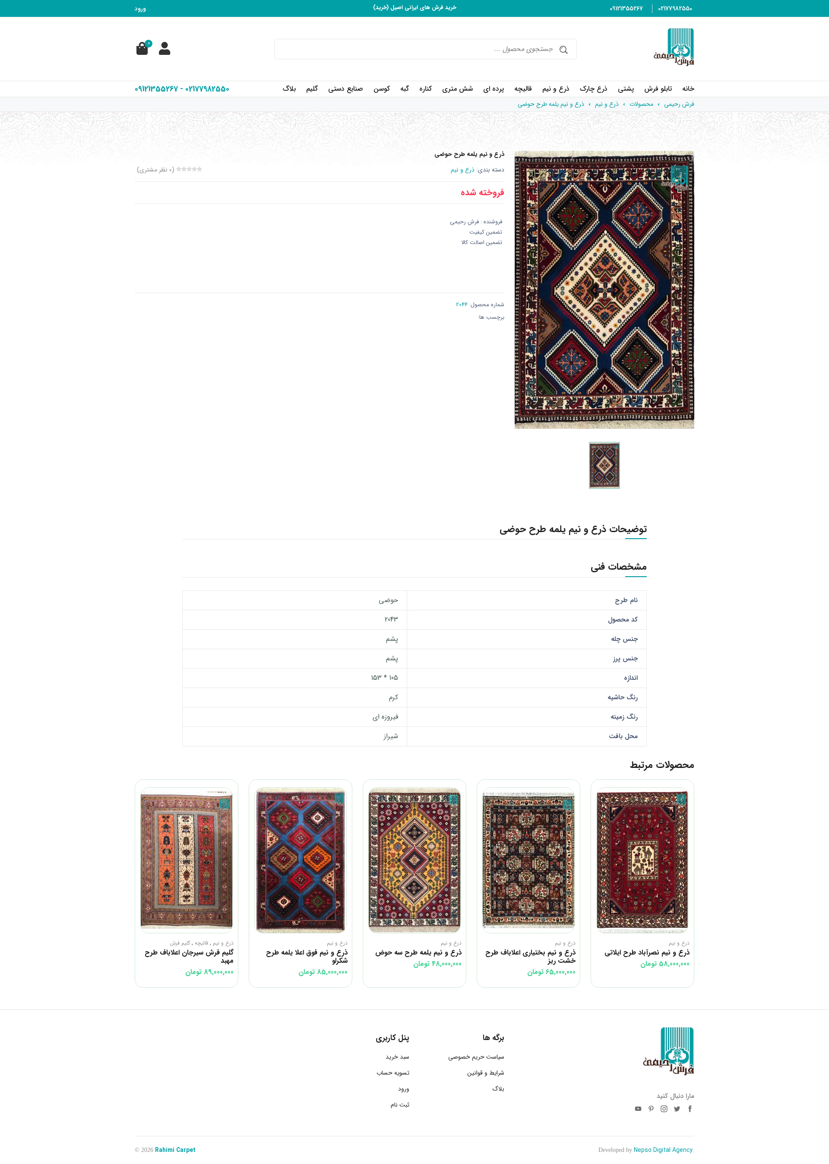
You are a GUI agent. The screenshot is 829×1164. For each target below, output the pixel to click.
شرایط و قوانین (485, 1073)
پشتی (626, 88)
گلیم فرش (180, 943)
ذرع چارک (594, 88)
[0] (141, 49)
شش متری (457, 88)
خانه (688, 88)
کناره (425, 88)
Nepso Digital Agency (663, 1150)
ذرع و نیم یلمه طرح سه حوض (418, 952)
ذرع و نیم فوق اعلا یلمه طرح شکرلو (307, 956)
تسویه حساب (393, 1073)
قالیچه (523, 88)
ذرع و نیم (556, 88)
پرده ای (493, 88)
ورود (140, 9)
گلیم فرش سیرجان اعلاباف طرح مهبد (189, 956)
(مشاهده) (393, 8)
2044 (462, 304)
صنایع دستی (345, 88)
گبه (404, 88)
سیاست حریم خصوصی (476, 1057)
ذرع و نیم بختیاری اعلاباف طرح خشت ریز (530, 956)
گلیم (312, 88)
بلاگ (289, 88)
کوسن (381, 88)
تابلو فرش (658, 88)
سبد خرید (397, 1057)
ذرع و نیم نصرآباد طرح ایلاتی (647, 952)
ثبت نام (400, 1105)
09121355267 (626, 9)
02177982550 (675, 9)
